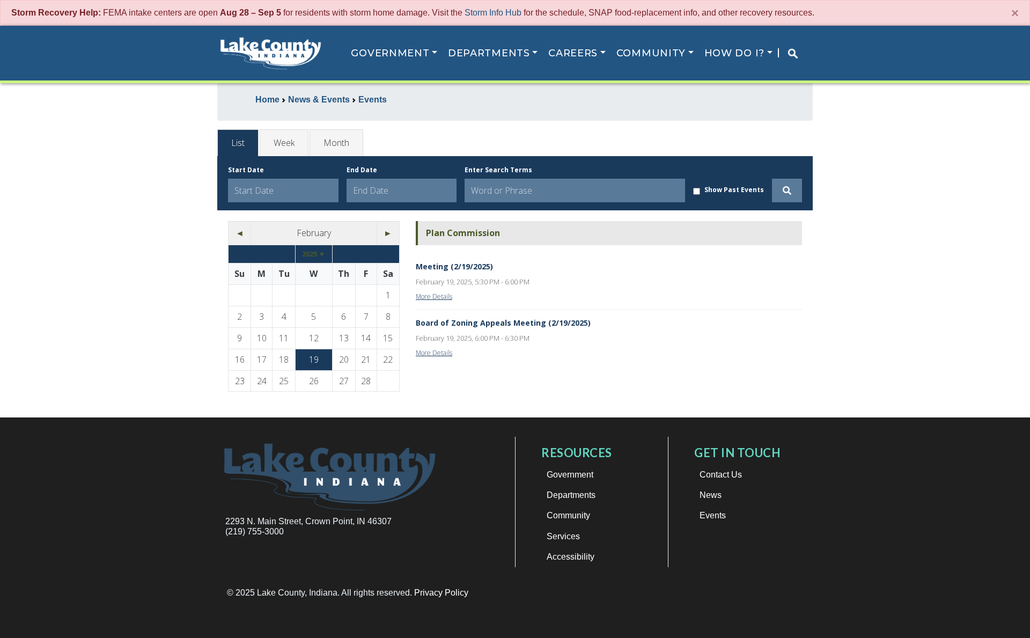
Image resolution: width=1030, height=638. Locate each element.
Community (651, 53)
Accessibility (570, 556)
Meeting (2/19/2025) (454, 266)
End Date (362, 169)
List (238, 143)
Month (336, 143)
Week (284, 143)
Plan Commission (463, 233)
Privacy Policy (441, 592)
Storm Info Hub (493, 12)
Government (390, 53)
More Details (434, 296)
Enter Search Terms (498, 169)
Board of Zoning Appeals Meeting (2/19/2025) (503, 323)
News (711, 495)
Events (713, 515)
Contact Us (721, 474)
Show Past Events (734, 189)
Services (563, 536)
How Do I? (734, 53)
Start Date (246, 169)
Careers (573, 53)
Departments (489, 53)
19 (314, 359)
